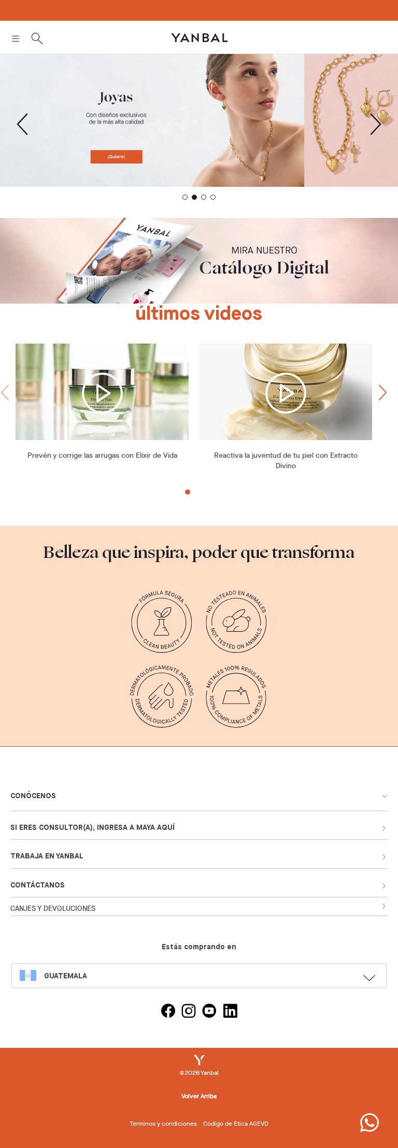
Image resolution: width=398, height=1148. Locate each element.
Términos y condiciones (163, 1123)
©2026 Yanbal (199, 1073)
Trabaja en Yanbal (46, 856)
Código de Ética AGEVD (235, 1123)
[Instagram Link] (188, 1012)
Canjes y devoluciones (52, 908)
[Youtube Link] (209, 1012)
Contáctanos (37, 885)
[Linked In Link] (230, 1012)
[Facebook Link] (168, 1012)
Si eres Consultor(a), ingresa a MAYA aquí (92, 827)
